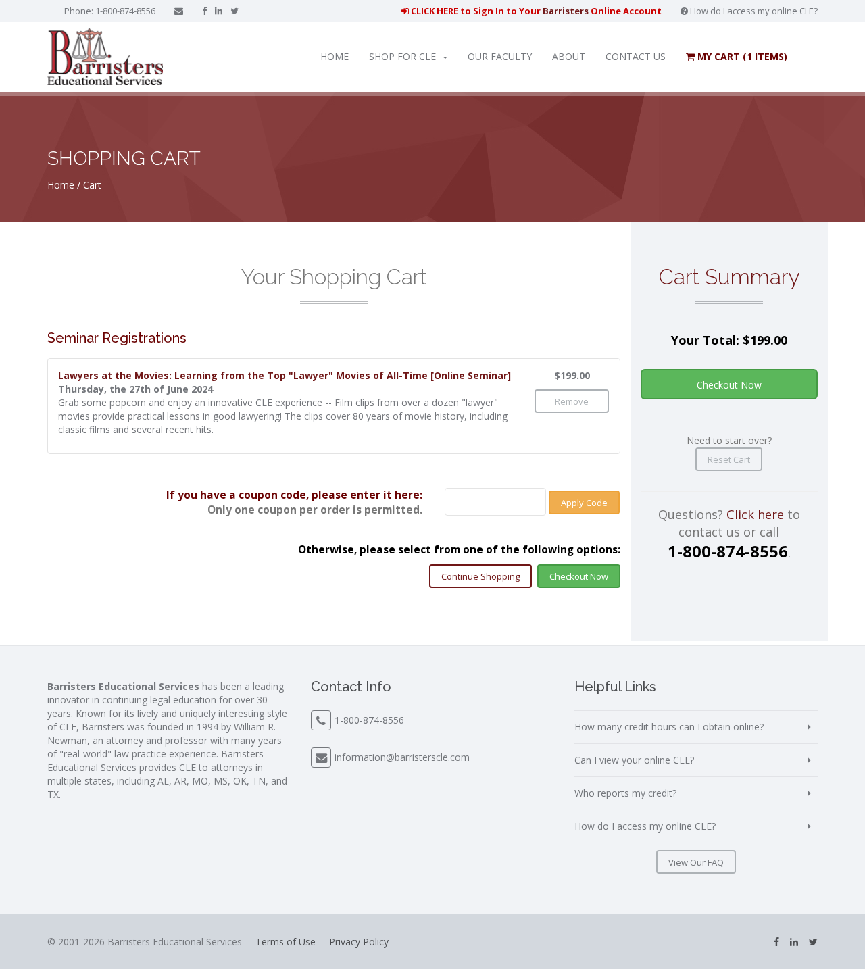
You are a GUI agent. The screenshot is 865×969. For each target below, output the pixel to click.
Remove (572, 401)
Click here (755, 514)
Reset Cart (729, 459)
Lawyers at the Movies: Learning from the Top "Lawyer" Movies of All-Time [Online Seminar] (284, 375)
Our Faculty (500, 56)
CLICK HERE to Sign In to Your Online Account (535, 11)
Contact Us (636, 56)
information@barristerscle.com (402, 757)
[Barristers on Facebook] (204, 11)
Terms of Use (285, 941)
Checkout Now (578, 576)
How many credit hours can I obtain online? (669, 726)
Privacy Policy (359, 941)
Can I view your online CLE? (634, 759)
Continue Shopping (480, 576)
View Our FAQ (696, 862)
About (568, 56)
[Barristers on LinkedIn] (218, 11)
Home (334, 56)
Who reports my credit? (625, 793)
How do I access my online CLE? (753, 11)
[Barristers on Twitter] (234, 11)
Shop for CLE (402, 56)
